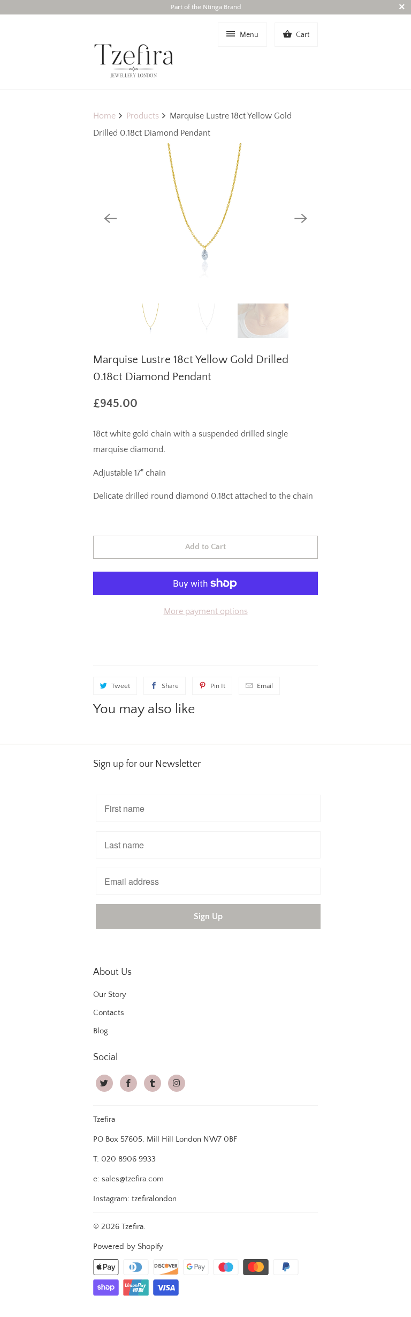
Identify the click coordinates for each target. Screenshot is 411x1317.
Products (142, 116)
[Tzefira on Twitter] (104, 1083)
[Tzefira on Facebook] (128, 1083)
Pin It (217, 686)
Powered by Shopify (128, 1246)
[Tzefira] (136, 51)
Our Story (109, 994)
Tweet (120, 686)
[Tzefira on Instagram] (176, 1083)
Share (170, 686)
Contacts (108, 1012)
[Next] (301, 218)
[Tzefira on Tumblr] (152, 1083)
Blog (100, 1030)
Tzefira (132, 1226)
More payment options (206, 611)
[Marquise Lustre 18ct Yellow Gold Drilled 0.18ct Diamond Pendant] (205, 218)
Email (265, 686)
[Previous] (110, 218)
